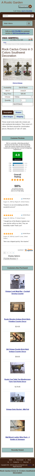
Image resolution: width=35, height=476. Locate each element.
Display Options (14, 256)
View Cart (25, 462)
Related (18, 112)
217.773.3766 (16, 31)
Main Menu (8, 23)
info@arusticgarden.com (20, 33)
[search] (17, 15)
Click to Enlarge (17, 83)
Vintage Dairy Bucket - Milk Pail (17, 409)
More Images (8, 117)
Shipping (20, 117)
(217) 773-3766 (26, 11)
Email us (30, 465)
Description (8, 112)
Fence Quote (20, 460)
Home (4, 42)
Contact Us (16, 462)
